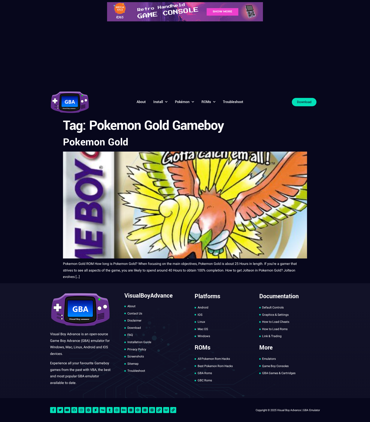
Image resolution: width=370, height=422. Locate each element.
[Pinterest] (88, 410)
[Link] (159, 410)
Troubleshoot (233, 101)
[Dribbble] (117, 410)
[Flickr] (131, 410)
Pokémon (182, 101)
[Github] (74, 410)
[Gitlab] (166, 410)
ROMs (206, 101)
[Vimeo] (152, 410)
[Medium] (145, 410)
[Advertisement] (185, 56)
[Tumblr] (110, 410)
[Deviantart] (95, 410)
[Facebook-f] (53, 410)
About (141, 101)
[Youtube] (67, 410)
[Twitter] (60, 410)
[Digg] (103, 410)
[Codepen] (138, 410)
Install (158, 101)
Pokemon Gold (95, 142)
